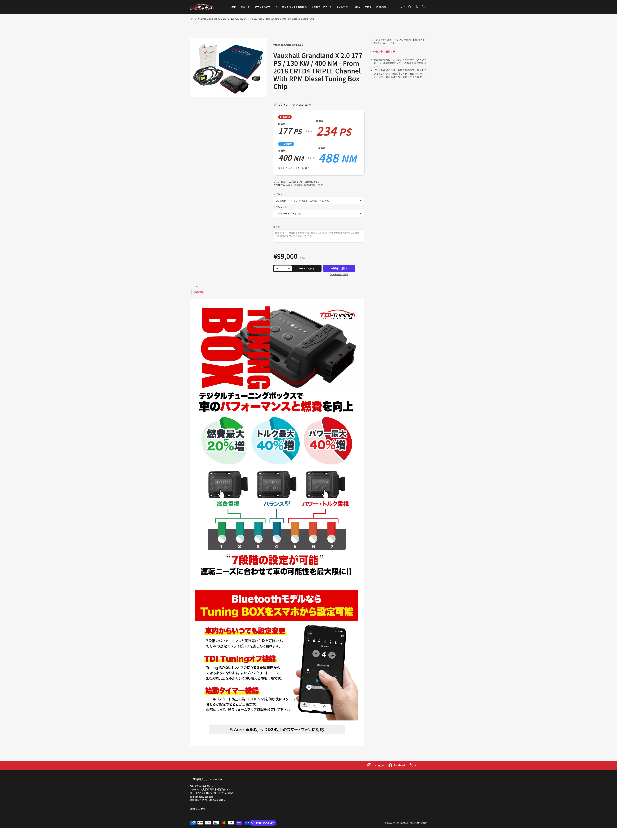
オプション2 (279, 207)
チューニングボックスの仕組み (291, 7)
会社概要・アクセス (322, 7)
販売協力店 (342, 7)
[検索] (409, 6)
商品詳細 (199, 292)
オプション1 (279, 194)
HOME (233, 7)
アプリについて (262, 7)
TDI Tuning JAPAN (400, 822)
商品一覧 (245, 7)
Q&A (357, 7)
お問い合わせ (383, 7)
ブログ (368, 7)
